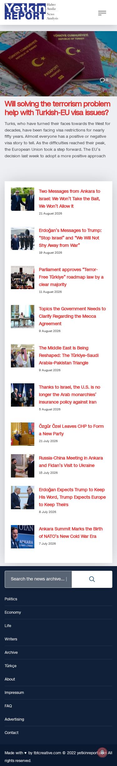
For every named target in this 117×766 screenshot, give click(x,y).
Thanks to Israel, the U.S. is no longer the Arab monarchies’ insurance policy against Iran (69, 394)
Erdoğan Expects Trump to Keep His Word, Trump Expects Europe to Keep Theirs (72, 497)
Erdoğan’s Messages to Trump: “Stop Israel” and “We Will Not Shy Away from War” (70, 238)
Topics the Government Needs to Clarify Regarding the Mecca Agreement (72, 316)
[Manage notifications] (102, 752)
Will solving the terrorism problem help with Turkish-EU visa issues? (57, 108)
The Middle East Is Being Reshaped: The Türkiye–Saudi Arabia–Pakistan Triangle (69, 355)
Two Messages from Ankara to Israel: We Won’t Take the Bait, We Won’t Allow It (69, 198)
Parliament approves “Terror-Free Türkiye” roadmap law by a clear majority (71, 277)
